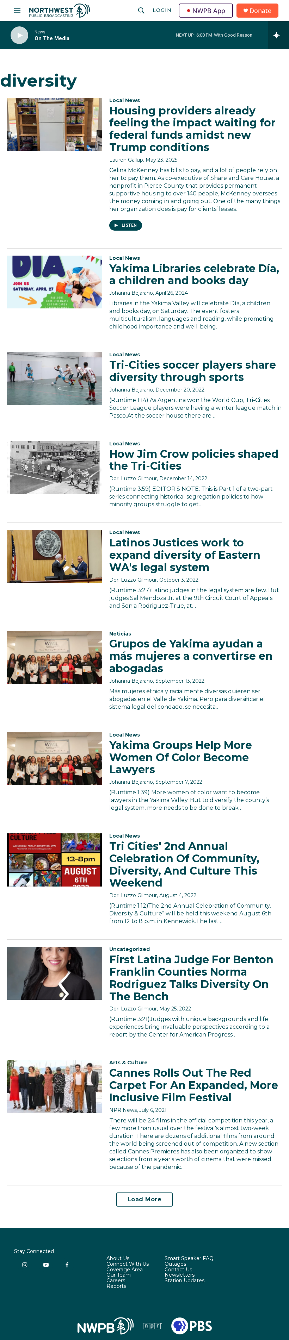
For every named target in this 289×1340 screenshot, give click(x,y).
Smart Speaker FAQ (189, 1258)
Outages (175, 1264)
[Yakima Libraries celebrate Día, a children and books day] (54, 282)
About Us (117, 1258)
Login (162, 10)
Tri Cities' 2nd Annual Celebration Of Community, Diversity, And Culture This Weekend (184, 864)
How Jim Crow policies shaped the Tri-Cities (194, 460)
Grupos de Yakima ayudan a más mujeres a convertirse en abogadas (191, 656)
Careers (115, 1281)
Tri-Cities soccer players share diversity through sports (192, 371)
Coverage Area (124, 1270)
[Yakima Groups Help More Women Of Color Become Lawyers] (54, 758)
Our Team (118, 1275)
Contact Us (178, 1270)
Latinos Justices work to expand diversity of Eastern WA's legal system (184, 555)
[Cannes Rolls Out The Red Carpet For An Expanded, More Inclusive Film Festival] (54, 1086)
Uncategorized (129, 949)
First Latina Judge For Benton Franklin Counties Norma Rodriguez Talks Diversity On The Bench (191, 978)
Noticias (120, 634)
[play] (19, 35)
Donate (260, 10)
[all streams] (278, 35)
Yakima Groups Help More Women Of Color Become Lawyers (180, 757)
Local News (124, 100)
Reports (116, 1286)
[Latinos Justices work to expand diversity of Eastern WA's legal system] (54, 556)
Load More (145, 1199)
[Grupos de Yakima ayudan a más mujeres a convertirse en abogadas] (54, 657)
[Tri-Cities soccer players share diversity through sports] (54, 378)
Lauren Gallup (126, 160)
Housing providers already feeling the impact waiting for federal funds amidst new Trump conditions (192, 129)
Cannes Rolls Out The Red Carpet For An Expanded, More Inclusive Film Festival (193, 1085)
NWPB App (208, 10)
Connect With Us (127, 1264)
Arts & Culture (128, 1062)
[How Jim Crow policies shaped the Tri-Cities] (54, 467)
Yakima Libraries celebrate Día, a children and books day (194, 274)
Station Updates (184, 1281)
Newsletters (180, 1275)
